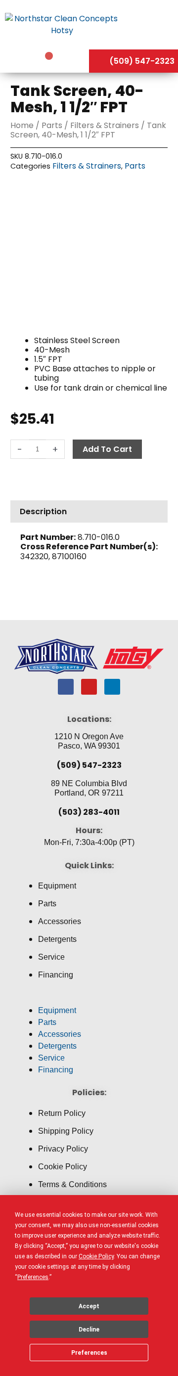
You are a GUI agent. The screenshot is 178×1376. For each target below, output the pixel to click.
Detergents (57, 939)
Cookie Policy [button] (96, 1256)
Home (22, 125)
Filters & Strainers (104, 125)
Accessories (59, 921)
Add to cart (107, 449)
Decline (89, 1329)
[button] (89, 999)
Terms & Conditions (72, 1184)
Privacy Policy (63, 1149)
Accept (89, 1306)
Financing (55, 975)
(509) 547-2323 (89, 765)
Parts (52, 125)
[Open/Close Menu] (151, 24)
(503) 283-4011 (89, 812)
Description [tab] (43, 511)
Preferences (89, 1352)
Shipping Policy (65, 1131)
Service (51, 957)
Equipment (57, 886)
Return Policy (62, 1113)
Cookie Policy (62, 1166)
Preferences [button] (32, 1277)
